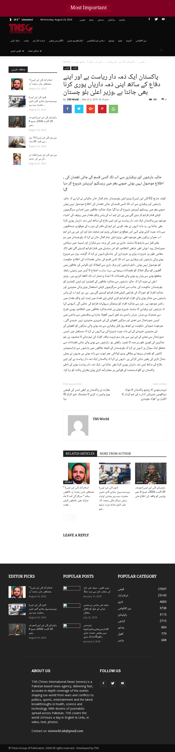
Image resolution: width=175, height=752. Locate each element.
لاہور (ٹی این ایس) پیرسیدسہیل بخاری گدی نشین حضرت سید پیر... (43, 101)
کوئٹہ (75, 68)
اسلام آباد (68, 482)
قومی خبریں (15, 51)
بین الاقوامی (141, 41)
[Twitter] (156, 20)
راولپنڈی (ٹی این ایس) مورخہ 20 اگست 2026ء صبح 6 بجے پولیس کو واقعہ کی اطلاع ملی (150, 492)
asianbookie (157, 678)
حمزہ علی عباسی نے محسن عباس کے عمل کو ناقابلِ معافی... (96, 609)
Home (66, 62)
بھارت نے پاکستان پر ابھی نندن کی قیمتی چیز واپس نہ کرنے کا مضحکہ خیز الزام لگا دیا (86, 394)
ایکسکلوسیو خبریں (75, 41)
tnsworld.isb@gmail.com (65, 731)
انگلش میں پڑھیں (56, 41)
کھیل (120, 634)
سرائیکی (111, 20)
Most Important (88, 8)
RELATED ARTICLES (80, 453)
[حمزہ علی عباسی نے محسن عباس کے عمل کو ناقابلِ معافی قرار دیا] (71, 609)
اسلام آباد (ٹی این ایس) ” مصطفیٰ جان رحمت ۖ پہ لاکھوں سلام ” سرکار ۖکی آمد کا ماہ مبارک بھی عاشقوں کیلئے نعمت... (78, 496)
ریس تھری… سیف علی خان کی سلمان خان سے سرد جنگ (96, 590)
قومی (66, 68)
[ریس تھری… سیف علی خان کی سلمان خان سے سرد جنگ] (71, 592)
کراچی (121, 621)
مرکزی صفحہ (33, 51)
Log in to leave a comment (81, 542)
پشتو (91, 20)
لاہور (120, 602)
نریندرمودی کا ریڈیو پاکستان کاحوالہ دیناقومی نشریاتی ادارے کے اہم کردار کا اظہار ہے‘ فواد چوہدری (144, 394)
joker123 (100, 691)
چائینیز (122, 20)
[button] (161, 51)
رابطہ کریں (15, 41)
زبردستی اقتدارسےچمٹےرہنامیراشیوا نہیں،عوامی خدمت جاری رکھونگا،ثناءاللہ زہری (96, 631)
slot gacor (160, 687)
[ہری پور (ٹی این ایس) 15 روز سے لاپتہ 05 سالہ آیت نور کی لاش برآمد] (17, 142)
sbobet (154, 669)
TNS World (73, 100)
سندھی (101, 20)
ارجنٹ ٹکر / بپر (39, 41)
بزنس (121, 640)
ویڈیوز (111, 41)
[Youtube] (163, 20)
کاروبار (129, 41)
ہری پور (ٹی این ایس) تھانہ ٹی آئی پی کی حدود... (43, 157)
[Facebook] (149, 20)
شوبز (120, 41)
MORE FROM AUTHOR (115, 453)
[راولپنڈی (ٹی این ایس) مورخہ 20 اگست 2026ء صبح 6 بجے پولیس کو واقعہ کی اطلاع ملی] (150, 473)
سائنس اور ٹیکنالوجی (96, 41)
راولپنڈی (139, 482)
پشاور (121, 627)
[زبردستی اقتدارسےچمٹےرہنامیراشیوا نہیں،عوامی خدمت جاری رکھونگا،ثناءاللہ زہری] (71, 630)
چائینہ (26, 41)
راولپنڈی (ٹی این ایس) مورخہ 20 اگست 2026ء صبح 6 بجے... (43, 121)
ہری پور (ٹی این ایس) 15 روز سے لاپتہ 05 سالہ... (43, 140)
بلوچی (82, 20)
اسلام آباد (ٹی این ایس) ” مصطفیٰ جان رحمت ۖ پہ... (40, 82)
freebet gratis (134, 691)
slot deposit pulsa (115, 691)
